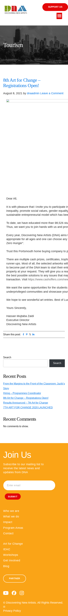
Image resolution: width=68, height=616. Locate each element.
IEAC (6, 549)
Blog (6, 566)
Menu (59, 16)
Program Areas (13, 527)
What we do (11, 516)
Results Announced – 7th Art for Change (25, 402)
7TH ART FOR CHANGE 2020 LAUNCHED (28, 407)
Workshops (10, 554)
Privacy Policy (12, 610)
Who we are (11, 511)
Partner (14, 578)
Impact (7, 522)
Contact (8, 533)
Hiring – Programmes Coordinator (22, 393)
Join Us (17, 455)
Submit (13, 496)
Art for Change (13, 543)
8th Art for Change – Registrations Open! (21, 82)
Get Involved (11, 560)
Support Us (55, 7)
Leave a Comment (51, 93)
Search (7, 357)
